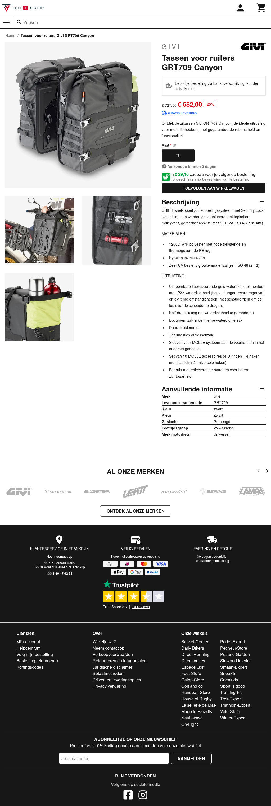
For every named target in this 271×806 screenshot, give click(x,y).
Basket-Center (194, 642)
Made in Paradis (196, 711)
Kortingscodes (29, 667)
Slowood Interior (235, 661)
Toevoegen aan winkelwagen (213, 188)
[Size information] (174, 145)
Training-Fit (231, 692)
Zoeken (31, 22)
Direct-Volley (193, 661)
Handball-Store (195, 692)
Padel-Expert (232, 642)
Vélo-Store (230, 711)
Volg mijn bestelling (34, 654)
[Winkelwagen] (261, 8)
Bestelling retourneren (37, 661)
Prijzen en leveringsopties (117, 680)
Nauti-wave (192, 718)
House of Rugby (196, 699)
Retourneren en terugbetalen (120, 661)
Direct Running (195, 654)
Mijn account (28, 642)
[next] (267, 471)
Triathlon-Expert (235, 705)
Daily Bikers (192, 648)
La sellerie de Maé (198, 705)
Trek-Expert (231, 699)
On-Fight (189, 724)
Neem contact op (59, 556)
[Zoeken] (19, 22)
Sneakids (229, 680)
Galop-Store (192, 680)
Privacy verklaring (109, 686)
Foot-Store (191, 673)
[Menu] (6, 22)
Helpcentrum (28, 648)
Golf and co (192, 686)
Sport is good (232, 686)
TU (178, 155)
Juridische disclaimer (112, 667)
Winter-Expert (233, 718)
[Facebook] (128, 796)
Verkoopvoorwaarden (113, 654)
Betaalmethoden (108, 673)
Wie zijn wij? (104, 642)
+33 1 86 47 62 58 (59, 573)
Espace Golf (192, 667)
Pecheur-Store (233, 648)
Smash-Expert (233, 667)
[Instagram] (143, 796)
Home (10, 35)
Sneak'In (228, 673)
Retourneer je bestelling (212, 560)
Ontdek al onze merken (136, 511)
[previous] (258, 471)
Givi (171, 46)
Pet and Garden (235, 654)
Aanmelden (191, 758)
